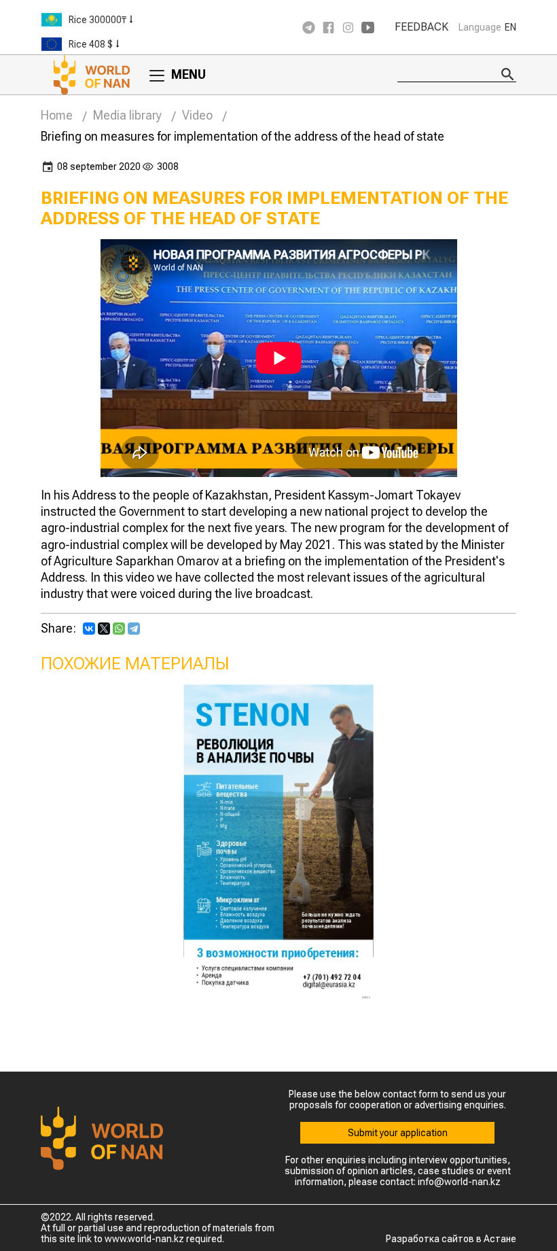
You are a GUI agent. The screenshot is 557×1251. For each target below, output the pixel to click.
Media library (127, 115)
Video (197, 115)
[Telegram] (134, 628)
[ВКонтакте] (89, 628)
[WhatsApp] (119, 628)
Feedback (421, 27)
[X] (104, 628)
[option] (122, 19)
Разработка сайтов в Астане (451, 1238)
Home (57, 115)
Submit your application (398, 1132)
